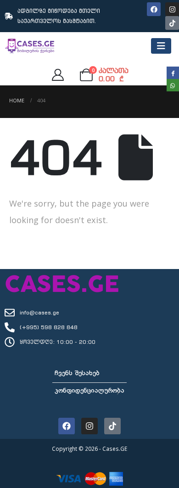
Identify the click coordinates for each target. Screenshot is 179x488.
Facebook (173, 73)
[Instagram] (172, 9)
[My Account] (57, 75)
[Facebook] (154, 9)
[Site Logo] (30, 46)
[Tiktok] (172, 23)
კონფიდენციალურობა (89, 391)
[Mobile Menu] (161, 46)
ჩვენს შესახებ (77, 373)
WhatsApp (173, 85)
